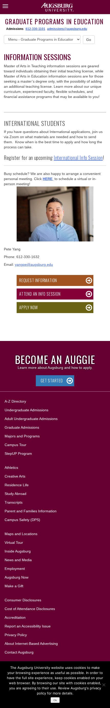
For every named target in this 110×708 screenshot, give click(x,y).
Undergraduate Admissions (26, 410)
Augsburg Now (16, 577)
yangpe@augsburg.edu (34, 264)
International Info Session (78, 157)
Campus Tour (15, 445)
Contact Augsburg (19, 652)
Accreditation (15, 617)
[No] (103, 684)
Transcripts (14, 502)
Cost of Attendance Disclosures (30, 609)
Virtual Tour (14, 542)
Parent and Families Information (31, 511)
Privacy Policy (16, 635)
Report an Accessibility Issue (28, 626)
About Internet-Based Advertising (31, 643)
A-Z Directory (15, 401)
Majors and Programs (22, 436)
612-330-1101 (35, 29)
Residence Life (17, 485)
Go (88, 40)
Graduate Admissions (22, 427)
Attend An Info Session (40, 294)
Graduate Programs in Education (54, 21)
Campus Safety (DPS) (22, 520)
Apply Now (28, 307)
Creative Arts (15, 476)
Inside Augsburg (18, 551)
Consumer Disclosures (23, 600)
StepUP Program (18, 453)
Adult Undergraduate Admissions (31, 419)
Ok (55, 700)
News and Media (18, 560)
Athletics (11, 468)
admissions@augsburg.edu (67, 29)
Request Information (38, 280)
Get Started (52, 381)
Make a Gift (14, 586)
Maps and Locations (21, 534)
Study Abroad (15, 494)
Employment (15, 569)
